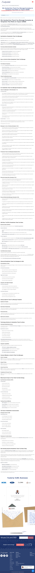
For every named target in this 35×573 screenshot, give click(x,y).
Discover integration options (6, 467)
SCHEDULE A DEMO (28, 544)
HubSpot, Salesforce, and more (11, 347)
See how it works (4, 469)
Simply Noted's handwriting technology (6, 339)
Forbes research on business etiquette (10, 77)
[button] (4, 495)
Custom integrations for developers (9, 352)
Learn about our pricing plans (6, 466)
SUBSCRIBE (31, 537)
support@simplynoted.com (20, 563)
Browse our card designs (6, 464)
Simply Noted (24, 458)
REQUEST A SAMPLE (20, 544)
